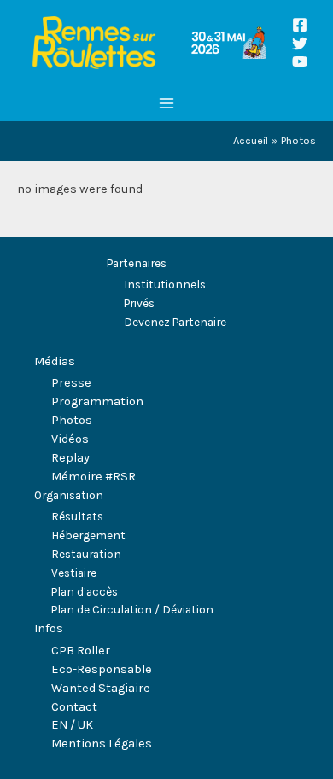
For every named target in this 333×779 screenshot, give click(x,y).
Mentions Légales (101, 743)
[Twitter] (299, 43)
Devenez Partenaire (175, 321)
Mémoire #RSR (93, 476)
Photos (71, 420)
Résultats (77, 516)
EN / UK (72, 725)
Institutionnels (165, 284)
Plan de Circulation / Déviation (132, 609)
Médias (54, 361)
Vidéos (70, 439)
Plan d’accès (84, 591)
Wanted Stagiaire (100, 688)
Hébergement (88, 535)
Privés (139, 303)
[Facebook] (299, 24)
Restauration (86, 554)
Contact (74, 707)
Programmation (97, 401)
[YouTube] (299, 61)
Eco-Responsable (101, 669)
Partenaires (136, 263)
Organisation (68, 495)
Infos (48, 628)
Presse (71, 382)
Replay (70, 458)
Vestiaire (73, 572)
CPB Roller (80, 650)
